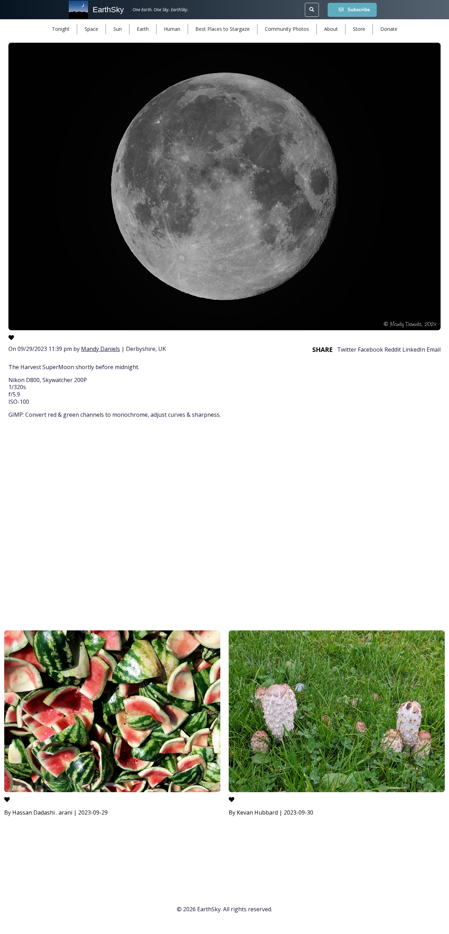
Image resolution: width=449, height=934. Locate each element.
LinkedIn (413, 349)
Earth (143, 29)
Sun (117, 29)
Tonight (60, 29)
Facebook (370, 349)
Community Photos (287, 29)
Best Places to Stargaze (222, 29)
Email (434, 349)
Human (172, 29)
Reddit (392, 349)
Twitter (346, 349)
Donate (388, 29)
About (331, 29)
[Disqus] (224, 525)
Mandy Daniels (100, 349)
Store (359, 29)
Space (91, 29)
